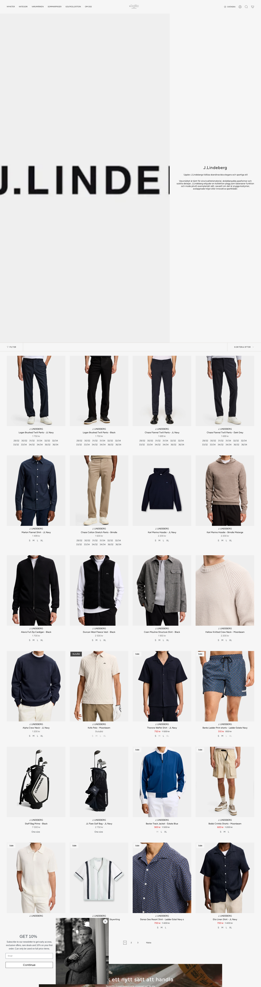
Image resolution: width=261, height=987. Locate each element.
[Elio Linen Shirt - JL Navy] (225, 878)
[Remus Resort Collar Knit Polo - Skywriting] (99, 878)
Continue (29, 965)
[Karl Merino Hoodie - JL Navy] (162, 490)
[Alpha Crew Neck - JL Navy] (36, 686)
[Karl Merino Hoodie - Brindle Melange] (225, 490)
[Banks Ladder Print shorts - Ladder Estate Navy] (225, 686)
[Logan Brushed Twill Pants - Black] (99, 391)
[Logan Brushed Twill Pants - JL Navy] (36, 391)
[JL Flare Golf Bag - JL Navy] (99, 782)
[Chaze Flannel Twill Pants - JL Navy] (162, 391)
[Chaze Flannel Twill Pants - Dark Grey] (225, 391)
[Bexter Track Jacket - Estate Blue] (162, 782)
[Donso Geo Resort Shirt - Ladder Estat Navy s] (162, 878)
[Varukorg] (252, 6)
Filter (13, 347)
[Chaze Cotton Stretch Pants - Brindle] (99, 490)
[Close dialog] (105, 921)
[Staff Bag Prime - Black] (36, 782)
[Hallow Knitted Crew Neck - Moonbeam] (225, 590)
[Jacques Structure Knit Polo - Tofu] (36, 878)
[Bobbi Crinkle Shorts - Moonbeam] (225, 782)
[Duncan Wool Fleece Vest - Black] (99, 590)
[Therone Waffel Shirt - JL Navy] (162, 686)
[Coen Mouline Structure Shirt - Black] (162, 590)
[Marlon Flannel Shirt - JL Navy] (36, 490)
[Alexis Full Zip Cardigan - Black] (36, 590)
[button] (23, 7)
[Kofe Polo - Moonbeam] (99, 686)
